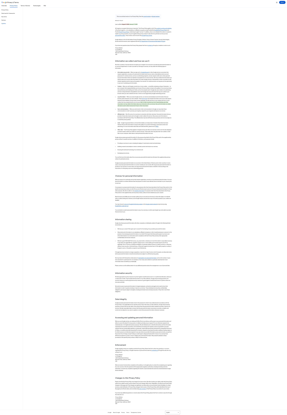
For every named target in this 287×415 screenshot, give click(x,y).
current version (147, 16)
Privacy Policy (13, 5)
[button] (276, 2)
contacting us (155, 350)
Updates (3, 23)
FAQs (157, 126)
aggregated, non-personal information (147, 258)
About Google (116, 412)
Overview (4, 5)
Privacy (123, 412)
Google (109, 412)
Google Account (145, 72)
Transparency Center (136, 412)
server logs (144, 98)
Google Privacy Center (147, 35)
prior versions (143, 388)
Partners (3, 20)
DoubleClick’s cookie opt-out (121, 206)
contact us (150, 45)
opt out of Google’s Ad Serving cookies (133, 204)
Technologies (37, 5)
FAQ (45, 5)
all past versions (155, 16)
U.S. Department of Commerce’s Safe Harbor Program (152, 41)
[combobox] (172, 412)
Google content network (151, 204)
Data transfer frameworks (8, 13)
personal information (120, 35)
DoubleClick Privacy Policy (161, 30)
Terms (127, 412)
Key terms (4, 16)
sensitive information (139, 190)
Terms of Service (25, 5)
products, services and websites (164, 28)
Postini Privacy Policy (124, 32)
